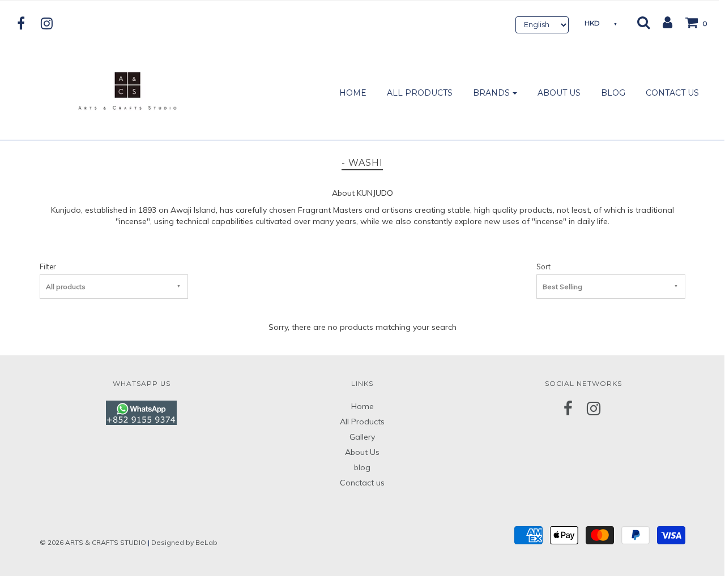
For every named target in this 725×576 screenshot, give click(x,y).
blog (362, 467)
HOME (352, 93)
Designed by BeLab (184, 542)
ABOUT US (559, 93)
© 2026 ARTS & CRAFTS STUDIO (93, 542)
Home (362, 406)
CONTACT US (672, 93)
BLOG (613, 93)
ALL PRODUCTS (420, 93)
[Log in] (661, 22)
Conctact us (362, 483)
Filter (48, 266)
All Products (362, 421)
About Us (362, 452)
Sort (543, 266)
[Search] (643, 22)
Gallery (362, 437)
